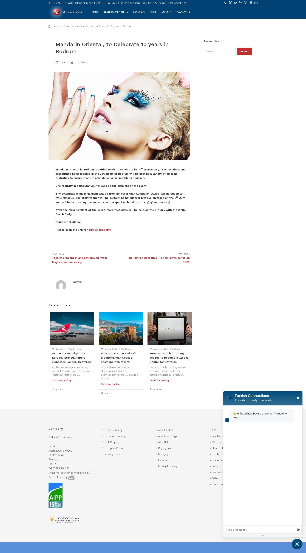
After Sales (164, 442)
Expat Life (163, 460)
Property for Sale (114, 12)
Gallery (216, 478)
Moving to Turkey (167, 466)
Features (217, 472)
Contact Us (183, 12)
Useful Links (218, 484)
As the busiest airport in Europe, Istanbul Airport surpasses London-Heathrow (72, 358)
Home (95, 12)
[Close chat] (297, 544)
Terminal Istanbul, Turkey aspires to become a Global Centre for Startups (169, 358)
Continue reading (61, 380)
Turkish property (100, 229)
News (153, 12)
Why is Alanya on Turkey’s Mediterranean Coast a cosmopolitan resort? (118, 358)
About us (166, 12)
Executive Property (115, 436)
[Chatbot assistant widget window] (262, 464)
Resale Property (113, 430)
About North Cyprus (169, 436)
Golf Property (112, 442)
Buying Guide (165, 448)
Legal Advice (219, 436)
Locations (139, 12)
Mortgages (164, 454)
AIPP (214, 430)
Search (244, 51)
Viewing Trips (112, 454)
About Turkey (165, 430)
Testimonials (219, 460)
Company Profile (114, 448)
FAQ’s (215, 466)
